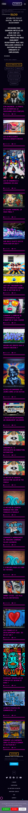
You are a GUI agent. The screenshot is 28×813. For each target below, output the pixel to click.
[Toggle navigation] (25, 4)
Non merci (14, 809)
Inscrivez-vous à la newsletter (14, 756)
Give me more (14, 754)
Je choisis (22, 809)
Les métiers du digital (14, 788)
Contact (14, 798)
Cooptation (14, 785)
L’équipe (14, 782)
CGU (14, 795)
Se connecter (17, 3)
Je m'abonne (14, 764)
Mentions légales (14, 791)
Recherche (7, 56)
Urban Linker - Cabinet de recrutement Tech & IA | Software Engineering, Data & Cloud (14, 10)
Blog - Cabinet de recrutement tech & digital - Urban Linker (13, 12)
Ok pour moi (6, 809)
